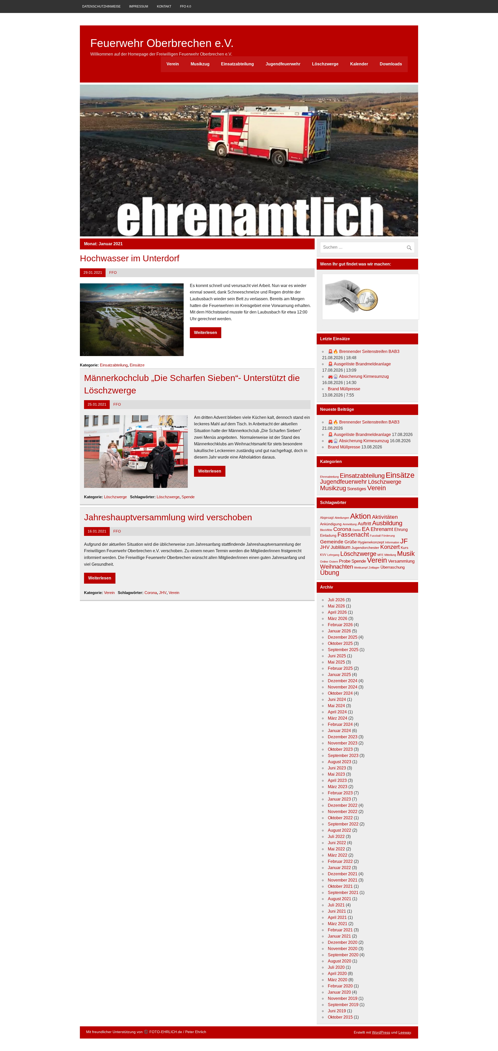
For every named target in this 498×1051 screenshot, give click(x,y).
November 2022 (342, 811)
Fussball (375, 535)
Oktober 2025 (340, 643)
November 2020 (342, 948)
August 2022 (339, 830)
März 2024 (337, 718)
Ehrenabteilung (329, 476)
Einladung (328, 535)
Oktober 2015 (340, 1017)
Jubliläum (340, 547)
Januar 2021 (339, 936)
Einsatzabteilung (237, 64)
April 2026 (337, 612)
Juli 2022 (336, 836)
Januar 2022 (339, 867)
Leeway (404, 1032)
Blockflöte (326, 529)
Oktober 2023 (340, 749)
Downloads (391, 64)
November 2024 (342, 687)
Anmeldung (350, 524)
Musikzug (200, 64)
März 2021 (337, 924)
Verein (173, 64)
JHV (163, 592)
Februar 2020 (340, 986)
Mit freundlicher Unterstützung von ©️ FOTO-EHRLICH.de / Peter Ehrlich (146, 1032)
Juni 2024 (337, 699)
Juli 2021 (336, 905)
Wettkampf (361, 567)
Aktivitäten (385, 517)
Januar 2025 (339, 674)
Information (392, 542)
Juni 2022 (337, 843)
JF (404, 541)
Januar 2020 (339, 992)
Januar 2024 (339, 730)
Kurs (404, 547)
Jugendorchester (365, 547)
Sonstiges (356, 488)
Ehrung (401, 529)
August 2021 (339, 899)
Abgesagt (327, 518)
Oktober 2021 (340, 886)
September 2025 (343, 649)
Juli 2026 (336, 600)
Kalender (359, 64)
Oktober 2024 (340, 693)
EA (366, 529)
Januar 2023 (339, 799)
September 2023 (343, 755)
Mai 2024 (336, 706)
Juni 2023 (337, 768)
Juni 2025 (337, 656)
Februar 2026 (340, 625)
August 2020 (339, 961)
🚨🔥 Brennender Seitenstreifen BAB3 (363, 351)
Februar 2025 (340, 668)
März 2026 (337, 618)
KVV (323, 555)
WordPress (381, 1032)
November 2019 (342, 998)
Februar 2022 (340, 861)
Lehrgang (333, 554)
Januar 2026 (339, 631)
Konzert (390, 547)
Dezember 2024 (342, 681)
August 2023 (339, 762)
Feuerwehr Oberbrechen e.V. (162, 43)
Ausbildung (387, 523)
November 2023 (342, 743)
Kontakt (164, 6)
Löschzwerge (325, 64)
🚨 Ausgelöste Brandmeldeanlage (359, 364)
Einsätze (137, 365)
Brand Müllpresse (344, 389)
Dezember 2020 (342, 942)
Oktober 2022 (340, 818)
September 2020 (343, 955)
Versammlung (401, 561)
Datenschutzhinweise (101, 6)
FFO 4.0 (185, 6)
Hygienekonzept (371, 542)
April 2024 (337, 712)
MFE (380, 554)
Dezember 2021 (342, 874)
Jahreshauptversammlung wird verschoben (168, 517)
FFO (113, 273)
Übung (329, 572)
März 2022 (337, 855)
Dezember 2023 (342, 737)
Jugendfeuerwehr (283, 64)
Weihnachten (336, 566)
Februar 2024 (340, 724)
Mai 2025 (336, 662)
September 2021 (343, 892)
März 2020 (337, 980)
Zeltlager (374, 567)
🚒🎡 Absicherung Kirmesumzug (358, 376)
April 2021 (337, 917)
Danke (356, 529)
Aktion (360, 516)
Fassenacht (353, 534)
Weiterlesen (205, 332)
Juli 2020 (336, 967)
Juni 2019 (337, 1011)
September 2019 (343, 1004)
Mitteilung (390, 554)
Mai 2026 (336, 606)
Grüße (350, 541)
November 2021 (342, 880)
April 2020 (337, 973)
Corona (150, 592)
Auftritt (364, 523)
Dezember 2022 (342, 805)
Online (324, 561)
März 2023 (337, 786)
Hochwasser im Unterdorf (129, 258)
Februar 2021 (340, 930)
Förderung (388, 535)
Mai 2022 (336, 849)
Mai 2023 (336, 774)
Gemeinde (331, 541)
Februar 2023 (340, 793)
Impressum (138, 6)
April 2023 (337, 780)
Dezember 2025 (342, 637)
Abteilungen (342, 517)
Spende (188, 497)
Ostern (333, 561)
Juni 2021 (337, 911)
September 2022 (343, 824)
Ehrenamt (382, 529)
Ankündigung (331, 524)
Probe (344, 561)
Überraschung (393, 567)
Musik (406, 553)
